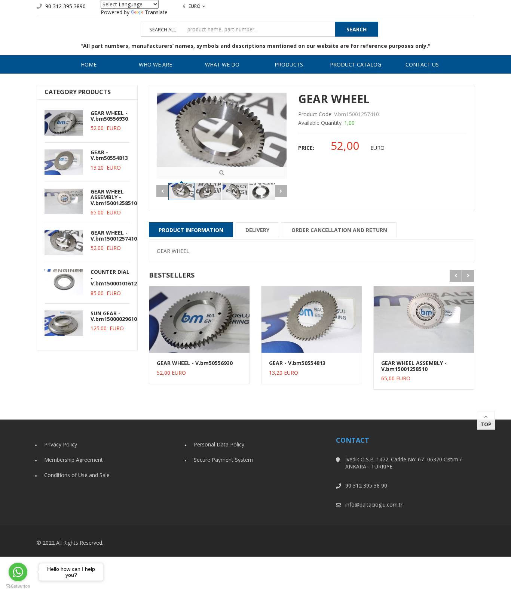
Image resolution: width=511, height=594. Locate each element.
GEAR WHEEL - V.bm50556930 (109, 115)
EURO (192, 6)
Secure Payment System (223, 459)
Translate (156, 12)
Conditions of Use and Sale (77, 475)
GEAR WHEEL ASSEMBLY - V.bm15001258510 (114, 197)
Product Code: (315, 114)
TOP (486, 424)
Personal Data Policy (219, 444)
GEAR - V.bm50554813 (109, 155)
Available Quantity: (320, 122)
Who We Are (155, 64)
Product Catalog (355, 64)
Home (89, 64)
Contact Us (422, 64)
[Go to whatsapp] (18, 572)
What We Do (222, 64)
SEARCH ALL (162, 30)
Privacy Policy (60, 444)
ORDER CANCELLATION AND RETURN (339, 229)
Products (289, 64)
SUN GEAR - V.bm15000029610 (114, 316)
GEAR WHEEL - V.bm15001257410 (114, 235)
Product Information (191, 229)
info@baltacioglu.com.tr (374, 504)
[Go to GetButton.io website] (18, 586)
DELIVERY (257, 229)
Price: (306, 147)
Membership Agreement (73, 459)
